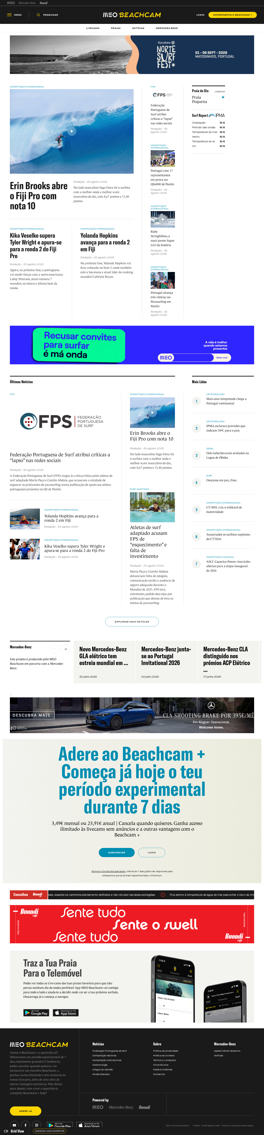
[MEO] (11, 3)
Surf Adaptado (139, 489)
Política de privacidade (165, 1050)
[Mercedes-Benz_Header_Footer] (27, 3)
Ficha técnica (160, 1065)
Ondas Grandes (101, 1074)
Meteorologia (99, 1065)
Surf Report (200, 115)
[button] (54, 649)
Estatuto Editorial (162, 1069)
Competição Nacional (104, 1055)
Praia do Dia (200, 91)
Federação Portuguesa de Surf (109, 1050)
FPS (153, 87)
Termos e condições (164, 1060)
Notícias (218, 1055)
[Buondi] (44, 3)
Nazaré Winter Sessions (227, 1050)
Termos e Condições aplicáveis (108, 871)
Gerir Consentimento (177, 1125)
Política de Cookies (163, 1055)
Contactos (159, 1074)
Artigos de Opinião (102, 1069)
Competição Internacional (27, 87)
